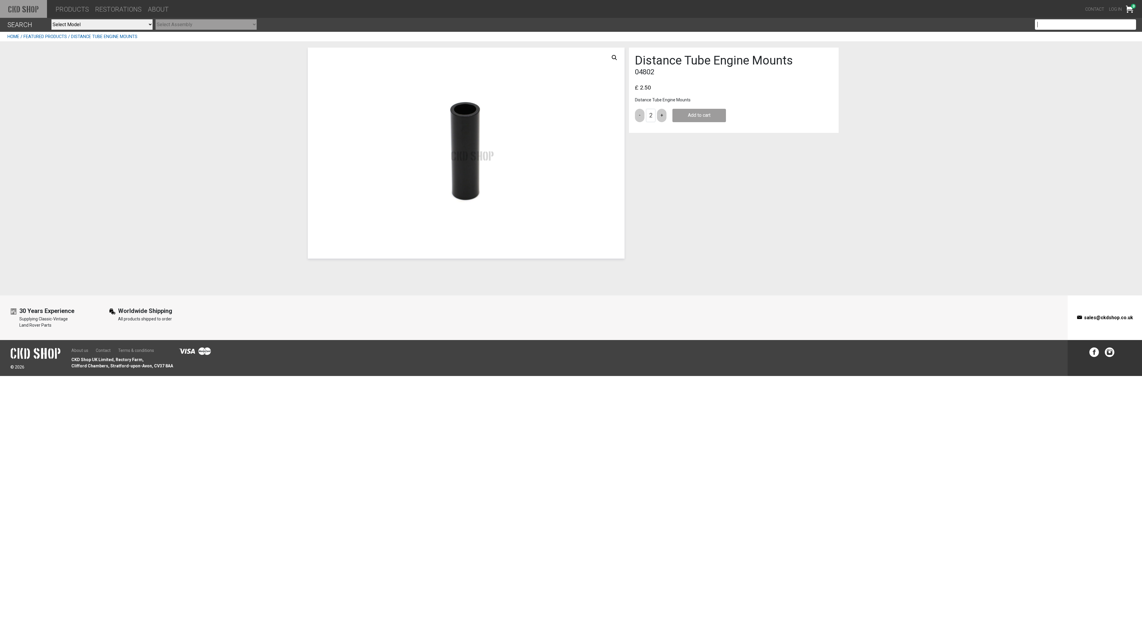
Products (72, 9)
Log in (1115, 9)
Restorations (118, 9)
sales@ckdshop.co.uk (1108, 317)
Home (13, 36)
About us (79, 350)
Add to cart (699, 115)
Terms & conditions (136, 350)
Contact (1094, 9)
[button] (614, 57)
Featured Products (45, 36)
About (158, 9)
